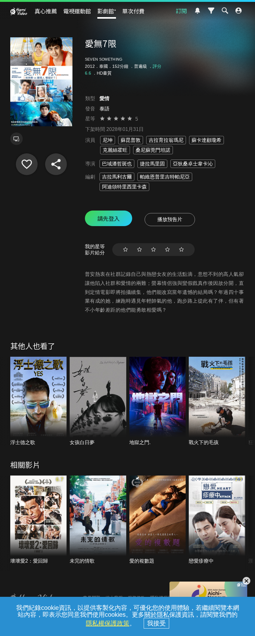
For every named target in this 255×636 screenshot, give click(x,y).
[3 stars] (153, 249)
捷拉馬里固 (152, 163)
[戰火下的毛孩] (217, 401)
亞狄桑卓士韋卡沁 (193, 163)
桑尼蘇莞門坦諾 (153, 150)
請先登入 (108, 218)
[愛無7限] (27, 164)
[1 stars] (125, 249)
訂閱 (181, 11)
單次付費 (133, 11)
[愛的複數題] (157, 520)
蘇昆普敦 (131, 140)
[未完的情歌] (98, 520)
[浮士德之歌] (38, 401)
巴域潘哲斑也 (117, 163)
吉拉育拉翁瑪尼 (166, 140)
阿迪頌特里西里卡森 (124, 186)
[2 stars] (139, 249)
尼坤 (108, 140)
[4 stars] (167, 249)
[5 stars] (181, 249)
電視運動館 (77, 11)
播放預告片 (169, 219)
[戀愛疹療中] (217, 520)
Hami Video (18, 11)
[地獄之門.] (157, 401)
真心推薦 (46, 11)
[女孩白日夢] (98, 401)
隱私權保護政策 (107, 623)
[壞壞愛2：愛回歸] (38, 520)
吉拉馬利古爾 (117, 176)
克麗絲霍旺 (115, 150)
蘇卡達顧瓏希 (206, 140)
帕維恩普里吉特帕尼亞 (165, 176)
